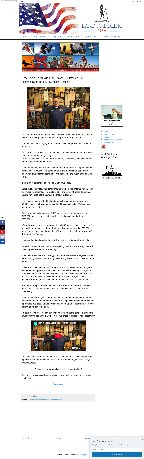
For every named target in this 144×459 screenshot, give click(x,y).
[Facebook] (2, 222)
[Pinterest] (2, 232)
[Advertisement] (58, 419)
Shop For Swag (112, 36)
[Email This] (28, 396)
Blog (24, 36)
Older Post (90, 438)
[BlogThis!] (30, 396)
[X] (2, 227)
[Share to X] (32, 396)
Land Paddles (39, 36)
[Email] (2, 236)
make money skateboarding (39, 399)
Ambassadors (92, 36)
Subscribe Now (117, 454)
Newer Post (27, 438)
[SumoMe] (2, 241)
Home (58, 438)
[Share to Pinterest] (36, 396)
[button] (117, 441)
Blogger (83, 455)
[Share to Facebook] (34, 396)
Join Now (58, 384)
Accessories (73, 36)
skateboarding (56, 399)
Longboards (57, 36)
